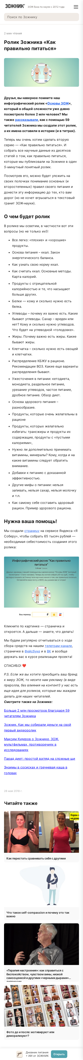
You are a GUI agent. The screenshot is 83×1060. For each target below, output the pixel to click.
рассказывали (26, 120)
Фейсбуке (32, 651)
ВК (49, 651)
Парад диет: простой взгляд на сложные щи (39, 759)
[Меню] (76, 6)
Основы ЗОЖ (58, 103)
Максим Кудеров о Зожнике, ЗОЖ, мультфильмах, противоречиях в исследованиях (31, 744)
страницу (31, 531)
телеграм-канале (58, 646)
